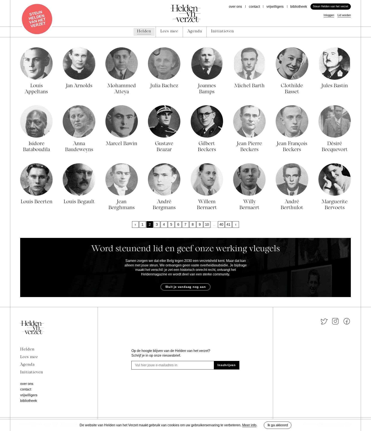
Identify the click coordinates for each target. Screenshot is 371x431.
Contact (254, 6)
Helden (27, 349)
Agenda (27, 365)
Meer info (249, 425)
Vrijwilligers (275, 6)
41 (228, 224)
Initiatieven (31, 372)
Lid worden (344, 15)
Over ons (235, 6)
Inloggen (329, 15)
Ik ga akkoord (278, 425)
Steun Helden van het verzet (330, 6)
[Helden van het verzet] (32, 327)
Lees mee (29, 357)
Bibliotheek (298, 6)
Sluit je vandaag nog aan (185, 286)
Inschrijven (226, 365)
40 (221, 224)
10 (207, 224)
